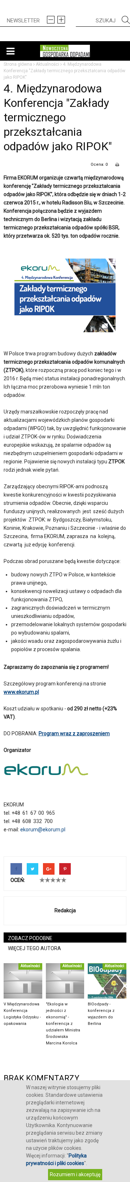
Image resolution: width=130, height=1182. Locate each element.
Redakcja (65, 910)
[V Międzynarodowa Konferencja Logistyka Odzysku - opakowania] (23, 981)
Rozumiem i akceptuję (75, 1174)
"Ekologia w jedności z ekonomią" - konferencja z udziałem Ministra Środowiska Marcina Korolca (63, 1023)
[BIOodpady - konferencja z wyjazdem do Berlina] (107, 981)
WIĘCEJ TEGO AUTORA (34, 948)
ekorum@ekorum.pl (42, 829)
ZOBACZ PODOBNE (30, 938)
